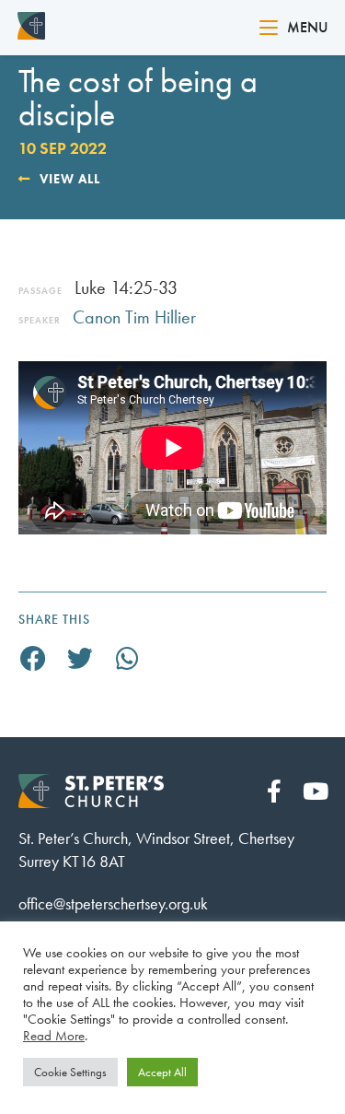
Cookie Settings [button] (70, 1072)
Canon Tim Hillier (134, 317)
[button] (33, 659)
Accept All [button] (162, 1072)
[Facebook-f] (273, 791)
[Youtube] (315, 791)
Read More (54, 1035)
